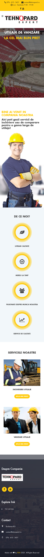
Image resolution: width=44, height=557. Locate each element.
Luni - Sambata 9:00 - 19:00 (22, 5)
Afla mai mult (22, 396)
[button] (2, 65)
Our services (9, 509)
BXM (19, 553)
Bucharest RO (10, 526)
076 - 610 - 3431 (12, 2)
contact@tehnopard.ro (31, 2)
